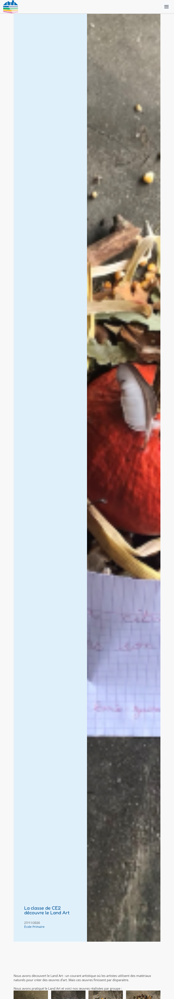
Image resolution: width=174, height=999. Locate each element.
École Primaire (34, 927)
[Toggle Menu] (166, 6)
